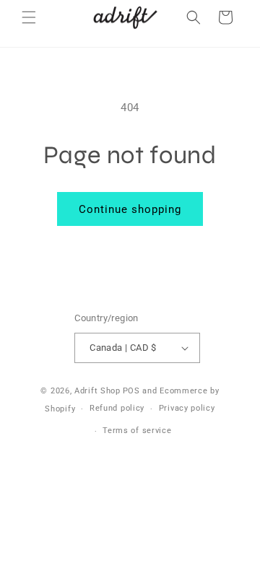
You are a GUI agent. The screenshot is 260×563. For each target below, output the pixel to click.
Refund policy (117, 408)
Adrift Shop (97, 391)
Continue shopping (130, 209)
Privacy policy (187, 408)
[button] (29, 17)
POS (131, 391)
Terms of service (137, 430)
